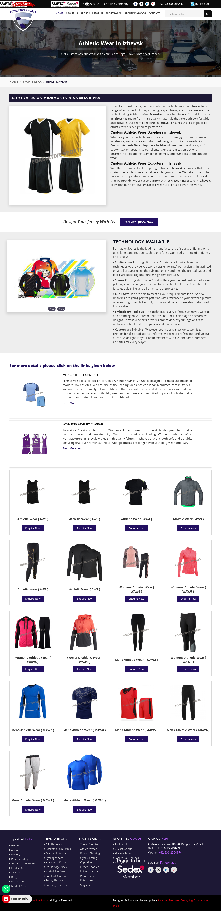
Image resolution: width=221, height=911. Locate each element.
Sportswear (114, 13)
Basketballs (121, 844)
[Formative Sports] (23, 16)
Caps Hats (85, 862)
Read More (69, 403)
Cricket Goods (123, 849)
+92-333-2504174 (174, 4)
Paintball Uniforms (57, 876)
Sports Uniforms (92, 13)
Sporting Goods (135, 13)
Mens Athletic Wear (80, 375)
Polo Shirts (86, 876)
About (14, 850)
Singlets (84, 885)
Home (59, 13)
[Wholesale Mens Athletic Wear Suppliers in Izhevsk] (34, 394)
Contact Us (17, 868)
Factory (15, 854)
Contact (154, 13)
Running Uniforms (56, 885)
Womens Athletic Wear (83, 424)
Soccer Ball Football (126, 858)
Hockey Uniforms (56, 862)
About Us (72, 13)
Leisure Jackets (88, 871)
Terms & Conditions (22, 863)
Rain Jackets (87, 880)
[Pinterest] (153, 4)
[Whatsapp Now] (6, 889)
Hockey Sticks (123, 853)
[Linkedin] (147, 4)
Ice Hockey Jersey (56, 867)
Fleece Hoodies (89, 867)
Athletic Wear (88, 849)
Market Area (18, 886)
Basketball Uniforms (58, 849)
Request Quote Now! (139, 222)
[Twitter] (141, 4)
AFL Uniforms (54, 844)
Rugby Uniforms (55, 880)
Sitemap (15, 872)
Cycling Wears (54, 858)
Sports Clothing (89, 844)
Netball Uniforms (56, 871)
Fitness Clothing (89, 853)
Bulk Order (17, 881)
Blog (13, 877)
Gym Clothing (88, 858)
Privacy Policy (19, 859)
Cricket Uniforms (55, 853)
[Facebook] (135, 4)
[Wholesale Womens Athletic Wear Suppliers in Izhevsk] (34, 444)
